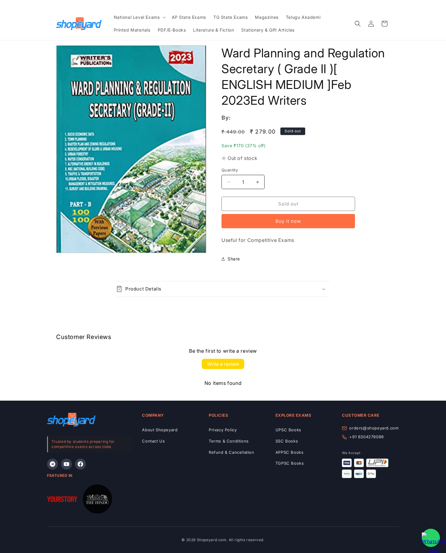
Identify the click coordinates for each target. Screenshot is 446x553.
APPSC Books (289, 452)
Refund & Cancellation (231, 452)
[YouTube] (66, 464)
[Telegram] (52, 464)
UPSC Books (288, 429)
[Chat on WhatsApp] (431, 538)
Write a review (223, 364)
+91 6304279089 (366, 436)
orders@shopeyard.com (373, 428)
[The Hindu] (97, 500)
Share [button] (234, 258)
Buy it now (288, 221)
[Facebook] (80, 464)
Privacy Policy (223, 429)
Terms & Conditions (229, 441)
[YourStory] (62, 500)
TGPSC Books (289, 463)
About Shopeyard (159, 429)
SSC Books (286, 441)
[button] (139, 17)
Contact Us (153, 441)
